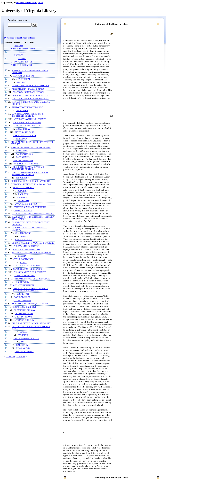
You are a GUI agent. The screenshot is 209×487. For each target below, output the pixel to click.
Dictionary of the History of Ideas (19, 38)
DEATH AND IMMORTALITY (26, 339)
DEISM (24, 342)
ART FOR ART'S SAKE (24, 132)
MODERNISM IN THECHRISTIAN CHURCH (31, 253)
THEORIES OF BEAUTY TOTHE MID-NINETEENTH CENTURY (28, 168)
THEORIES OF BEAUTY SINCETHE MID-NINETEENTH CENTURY (30, 173)
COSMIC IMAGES (22, 297)
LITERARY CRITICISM (24, 320)
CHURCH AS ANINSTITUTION (26, 249)
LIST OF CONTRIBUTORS (22, 62)
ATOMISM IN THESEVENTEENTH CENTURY (30, 148)
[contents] (22, 59)
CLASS (23, 263)
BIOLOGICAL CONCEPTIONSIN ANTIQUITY (30, 181)
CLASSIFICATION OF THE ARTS (27, 269)
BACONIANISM (23, 157)
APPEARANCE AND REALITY (26, 126)
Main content (22, 2)
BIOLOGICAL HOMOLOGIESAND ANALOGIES (32, 184)
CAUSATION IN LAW (23, 210)
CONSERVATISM (22, 282)
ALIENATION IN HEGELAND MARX (28, 89)
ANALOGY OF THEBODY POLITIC (27, 107)
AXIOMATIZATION (24, 154)
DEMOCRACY (22, 345)
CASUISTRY (23, 194)
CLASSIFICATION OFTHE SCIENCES (30, 272)
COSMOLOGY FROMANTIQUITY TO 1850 (29, 304)
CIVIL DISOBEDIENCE (23, 259)
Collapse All (10, 357)
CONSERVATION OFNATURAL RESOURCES (30, 279)
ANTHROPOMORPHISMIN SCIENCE (30, 119)
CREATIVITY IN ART (24, 314)
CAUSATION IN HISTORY (26, 204)
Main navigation (35, 2)
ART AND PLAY (23, 129)
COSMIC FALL (22, 294)
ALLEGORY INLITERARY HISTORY (28, 92)
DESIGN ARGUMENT (24, 352)
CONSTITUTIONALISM (23, 285)
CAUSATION (23, 201)
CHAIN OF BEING (23, 233)
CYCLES (23, 332)
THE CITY (22, 256)
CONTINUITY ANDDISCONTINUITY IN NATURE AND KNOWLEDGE (30, 290)
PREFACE (18, 55)
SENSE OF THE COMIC (24, 276)
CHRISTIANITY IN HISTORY (26, 246)
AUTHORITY (22, 151)
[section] (22, 52)
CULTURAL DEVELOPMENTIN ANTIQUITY (31, 323)
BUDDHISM (22, 191)
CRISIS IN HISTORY (23, 317)
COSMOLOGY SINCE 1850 (24, 307)
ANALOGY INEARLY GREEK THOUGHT (30, 99)
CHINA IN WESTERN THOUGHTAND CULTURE (33, 243)
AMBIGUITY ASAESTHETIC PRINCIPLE (30, 95)
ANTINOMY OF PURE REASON (27, 123)
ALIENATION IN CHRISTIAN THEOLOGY (30, 86)
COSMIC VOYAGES (22, 301)
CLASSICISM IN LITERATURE (27, 266)
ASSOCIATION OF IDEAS (24, 136)
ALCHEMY (22, 82)
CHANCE (24, 236)
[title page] (19, 46)
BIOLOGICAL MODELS (23, 188)
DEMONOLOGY (23, 348)
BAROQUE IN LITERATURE (26, 164)
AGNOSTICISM (23, 79)
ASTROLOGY (22, 139)
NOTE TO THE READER (21, 65)
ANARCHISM (22, 111)
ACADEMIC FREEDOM (23, 76)
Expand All (20, 357)
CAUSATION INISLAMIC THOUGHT (30, 207)
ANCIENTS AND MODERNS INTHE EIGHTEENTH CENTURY (27, 115)
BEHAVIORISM (22, 178)
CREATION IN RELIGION (25, 310)
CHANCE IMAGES (23, 240)
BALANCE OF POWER (23, 161)
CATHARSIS (22, 197)
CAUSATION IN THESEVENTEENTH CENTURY (33, 214)
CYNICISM (23, 335)
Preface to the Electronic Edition (23, 49)
